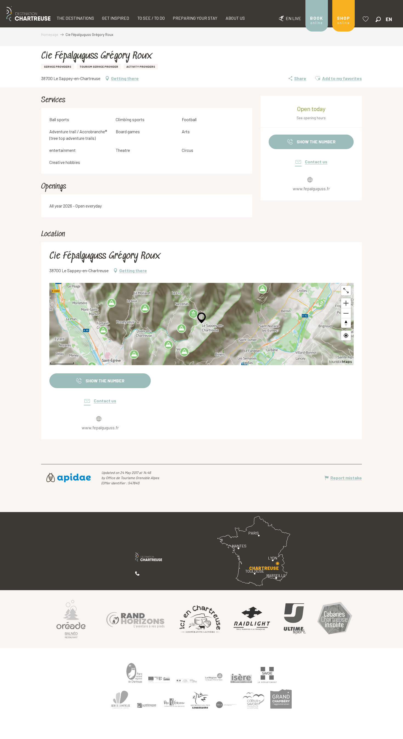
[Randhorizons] (135, 618)
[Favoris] (366, 19)
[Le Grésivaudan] (146, 705)
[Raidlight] (252, 618)
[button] (378, 19)
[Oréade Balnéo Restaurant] (71, 619)
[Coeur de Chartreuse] (120, 700)
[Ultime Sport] (295, 619)
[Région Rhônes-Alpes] (214, 677)
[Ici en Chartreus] (200, 619)
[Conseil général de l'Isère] (241, 678)
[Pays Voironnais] (174, 703)
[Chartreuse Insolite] (334, 619)
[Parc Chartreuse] (134, 673)
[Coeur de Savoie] (253, 700)
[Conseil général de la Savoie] (267, 675)
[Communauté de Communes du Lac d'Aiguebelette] (226, 705)
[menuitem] (28, 13)
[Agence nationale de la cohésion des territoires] (186, 680)
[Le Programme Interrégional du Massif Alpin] (159, 679)
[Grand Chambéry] (281, 699)
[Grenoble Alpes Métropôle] (200, 700)
